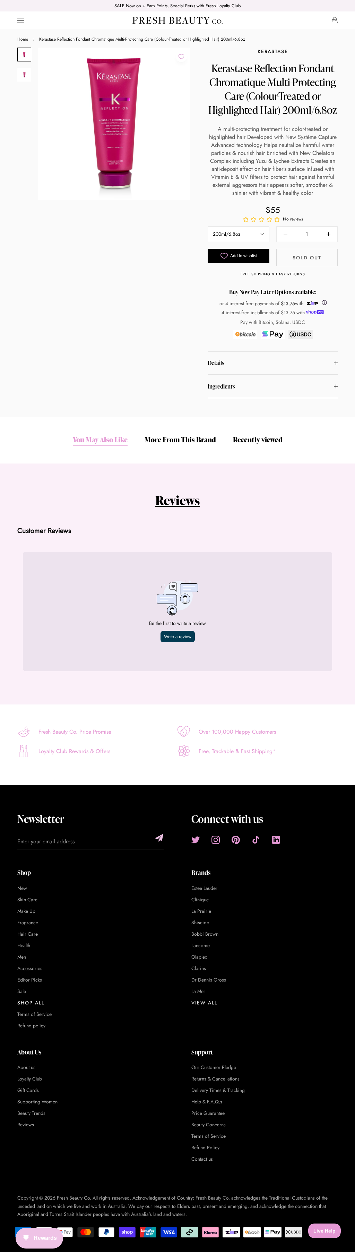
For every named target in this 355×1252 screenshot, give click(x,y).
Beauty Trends (31, 1113)
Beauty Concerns (208, 1124)
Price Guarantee (208, 1113)
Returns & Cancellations (215, 1078)
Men (21, 956)
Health (23, 945)
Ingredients (221, 386)
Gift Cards (28, 1090)
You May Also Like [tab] (100, 439)
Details (216, 363)
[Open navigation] (20, 20)
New (22, 888)
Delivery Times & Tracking (218, 1090)
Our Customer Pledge (213, 1067)
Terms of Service (34, 1014)
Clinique (200, 899)
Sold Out (307, 257)
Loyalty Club (29, 1078)
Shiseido (200, 922)
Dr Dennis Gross (208, 979)
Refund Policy (205, 1147)
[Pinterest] (236, 839)
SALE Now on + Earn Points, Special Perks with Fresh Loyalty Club (177, 5)
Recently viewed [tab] (258, 439)
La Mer (198, 991)
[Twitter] (195, 839)
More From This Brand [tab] (180, 439)
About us (26, 1067)
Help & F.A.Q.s (206, 1101)
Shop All (30, 1002)
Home (22, 39)
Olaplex (199, 956)
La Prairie (201, 911)
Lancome (200, 945)
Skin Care (27, 899)
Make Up (26, 911)
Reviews (177, 500)
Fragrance (27, 922)
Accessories (29, 968)
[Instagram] (215, 839)
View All (204, 1002)
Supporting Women (37, 1101)
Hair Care (27, 933)
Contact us (202, 1158)
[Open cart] (335, 20)
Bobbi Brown (204, 933)
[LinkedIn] (276, 839)
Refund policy (31, 1025)
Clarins (198, 968)
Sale (21, 991)
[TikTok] (256, 839)
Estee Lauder (204, 888)
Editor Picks (29, 979)
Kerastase (273, 51)
